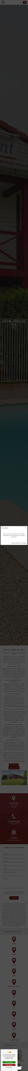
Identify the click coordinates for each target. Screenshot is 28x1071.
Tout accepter (9, 1062)
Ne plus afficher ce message (19, 543)
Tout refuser (9, 1065)
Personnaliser (9, 1067)
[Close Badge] (21, 1067)
